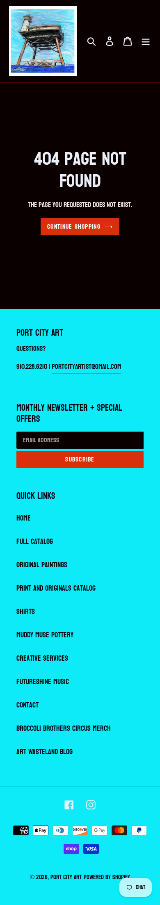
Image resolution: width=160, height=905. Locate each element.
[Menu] (146, 41)
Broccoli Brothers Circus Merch (63, 728)
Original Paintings (41, 565)
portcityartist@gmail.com (86, 366)
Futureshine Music (42, 682)
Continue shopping (74, 226)
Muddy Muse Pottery (44, 635)
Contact (27, 705)
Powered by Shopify (107, 877)
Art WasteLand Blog (44, 752)
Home (23, 518)
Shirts (25, 611)
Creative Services (42, 658)
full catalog (34, 541)
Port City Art (66, 877)
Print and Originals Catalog (56, 588)
